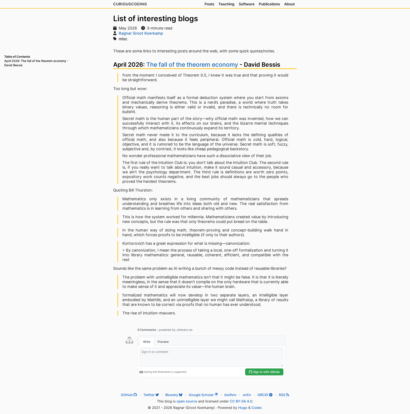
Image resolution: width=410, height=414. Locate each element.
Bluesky (172, 395)
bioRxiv (230, 395)
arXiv (247, 395)
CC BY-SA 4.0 (241, 401)
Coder (257, 407)
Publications (269, 4)
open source (187, 401)
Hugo (242, 407)
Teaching (226, 4)
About (289, 4)
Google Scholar (202, 395)
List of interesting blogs (155, 18)
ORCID (263, 395)
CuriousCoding (130, 4)
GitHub (127, 395)
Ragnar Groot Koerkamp (141, 33)
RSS (282, 395)
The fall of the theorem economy (192, 64)
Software (247, 4)
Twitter (149, 395)
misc (123, 39)
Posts (209, 4)
